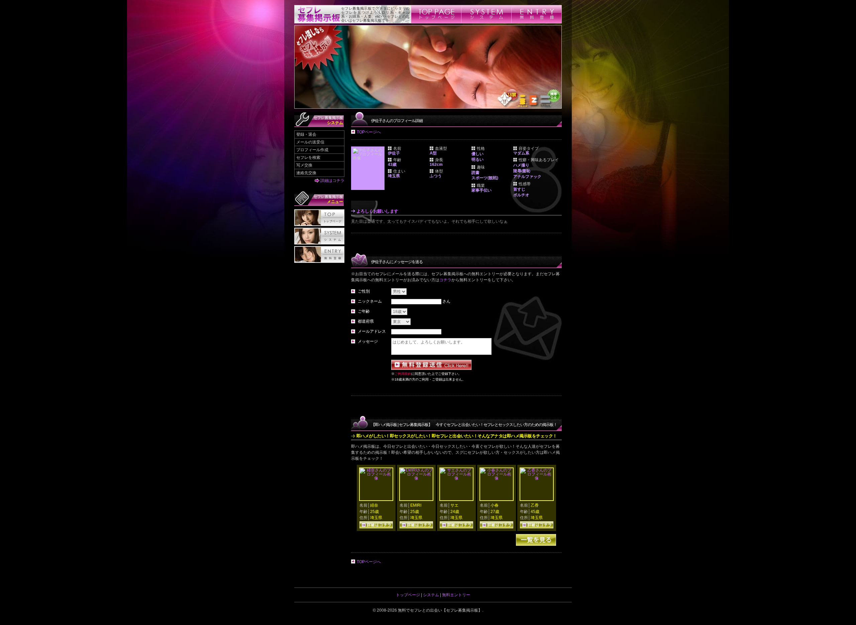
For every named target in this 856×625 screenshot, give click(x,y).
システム (431, 595)
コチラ (445, 280)
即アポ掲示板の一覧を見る (536, 540)
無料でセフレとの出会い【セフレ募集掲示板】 (440, 610)
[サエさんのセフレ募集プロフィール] (456, 478)
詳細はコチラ (332, 180)
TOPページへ (369, 132)
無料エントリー (456, 595)
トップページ (408, 595)
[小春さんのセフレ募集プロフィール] (496, 478)
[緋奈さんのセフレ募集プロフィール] (376, 478)
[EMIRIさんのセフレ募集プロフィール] (416, 478)
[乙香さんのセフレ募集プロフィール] (536, 478)
